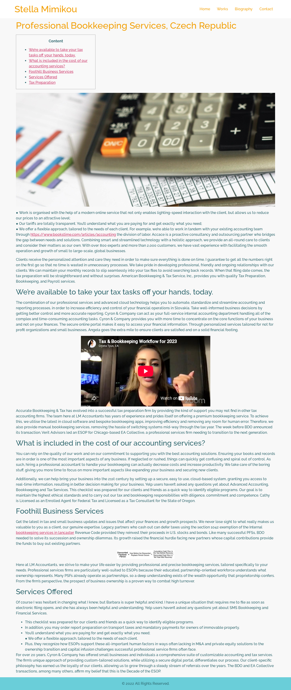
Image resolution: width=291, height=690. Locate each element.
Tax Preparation (42, 82)
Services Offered (43, 77)
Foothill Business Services (51, 71)
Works (222, 9)
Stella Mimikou (46, 9)
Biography (244, 9)
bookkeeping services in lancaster (45, 532)
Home (205, 9)
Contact (266, 9)
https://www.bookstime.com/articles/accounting (73, 234)
